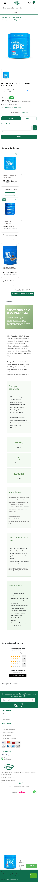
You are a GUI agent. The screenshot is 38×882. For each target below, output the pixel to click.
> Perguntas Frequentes (8, 738)
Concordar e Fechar (33, 876)
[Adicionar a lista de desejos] (33, 90)
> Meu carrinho (5, 719)
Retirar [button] (27, 118)
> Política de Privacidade (8, 729)
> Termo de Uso (6, 735)
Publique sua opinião (18, 675)
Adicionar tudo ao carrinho (22, 293)
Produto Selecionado (11, 189)
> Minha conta (5, 714)
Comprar (31, 865)
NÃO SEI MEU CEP (6, 132)
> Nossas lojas (5, 727)
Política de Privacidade (11, 879)
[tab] (9, 301)
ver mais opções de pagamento (11, 107)
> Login (3, 716)
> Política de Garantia (7, 732)
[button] (35, 127)
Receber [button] (11, 118)
